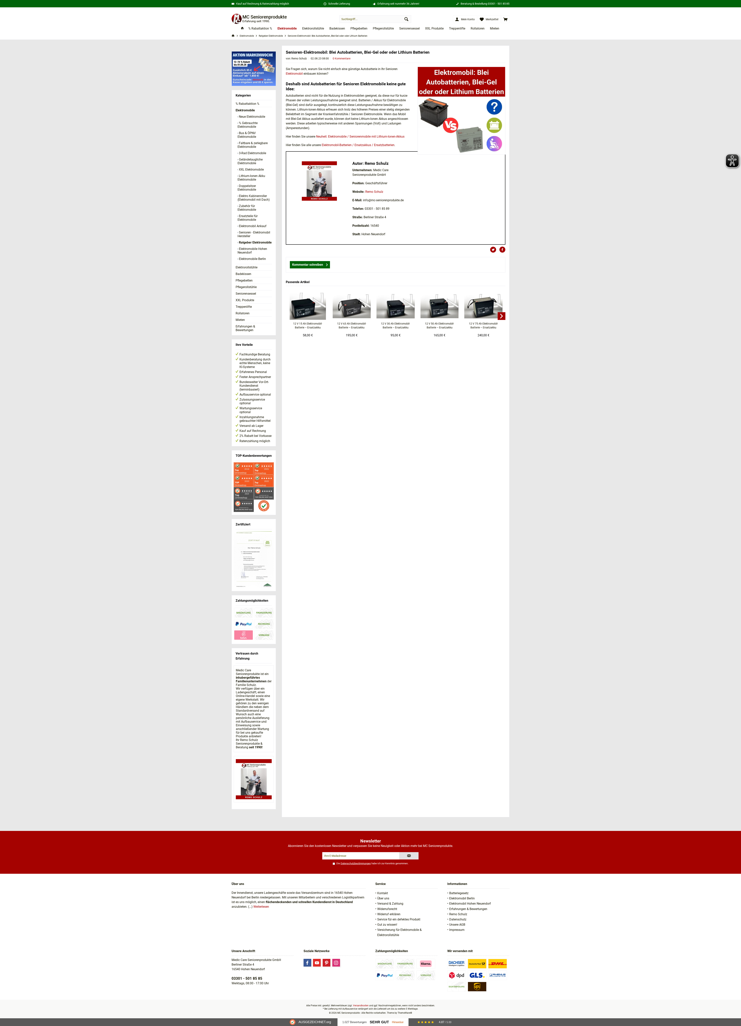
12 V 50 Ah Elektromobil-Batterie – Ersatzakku (439, 325)
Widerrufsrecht (387, 909)
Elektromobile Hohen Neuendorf (252, 250)
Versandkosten (361, 1005)
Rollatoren (243, 313)
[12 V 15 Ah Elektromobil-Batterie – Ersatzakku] (308, 306)
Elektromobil (294, 73)
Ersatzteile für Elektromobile (248, 218)
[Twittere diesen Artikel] (494, 250)
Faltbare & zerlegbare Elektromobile (253, 145)
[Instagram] (336, 963)
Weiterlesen (261, 906)
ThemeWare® (405, 1013)
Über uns (383, 898)
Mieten (240, 320)
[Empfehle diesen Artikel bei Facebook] (502, 250)
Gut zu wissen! (387, 924)
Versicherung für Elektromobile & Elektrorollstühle (399, 932)
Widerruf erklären (388, 914)
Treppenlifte (244, 307)
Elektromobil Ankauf (252, 226)
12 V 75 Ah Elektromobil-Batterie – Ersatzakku (483, 325)
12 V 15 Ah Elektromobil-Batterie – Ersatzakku (307, 325)
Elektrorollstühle (246, 267)
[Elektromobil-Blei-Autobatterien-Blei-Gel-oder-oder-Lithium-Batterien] (461, 111)
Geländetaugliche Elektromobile (250, 161)
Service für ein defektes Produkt (398, 919)
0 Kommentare (341, 58)
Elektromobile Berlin (252, 259)
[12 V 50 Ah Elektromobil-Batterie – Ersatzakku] (439, 306)
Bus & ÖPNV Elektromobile (247, 135)
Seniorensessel (246, 293)
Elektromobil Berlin (462, 898)
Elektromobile (245, 110)
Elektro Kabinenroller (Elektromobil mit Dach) (254, 197)
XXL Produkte (245, 300)
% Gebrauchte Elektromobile (248, 125)
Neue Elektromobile (251, 116)
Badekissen (243, 274)
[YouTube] (317, 963)
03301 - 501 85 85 (498, 3)
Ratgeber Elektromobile (255, 242)
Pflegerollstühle (246, 287)
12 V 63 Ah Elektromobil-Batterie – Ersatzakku (351, 325)
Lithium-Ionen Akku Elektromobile (251, 177)
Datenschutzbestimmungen (356, 863)
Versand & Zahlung (390, 903)
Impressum (456, 930)
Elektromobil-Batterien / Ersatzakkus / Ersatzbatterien (358, 145)
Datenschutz (457, 919)
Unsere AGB (457, 924)
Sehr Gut (379, 1022)
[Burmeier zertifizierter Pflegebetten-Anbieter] (254, 559)
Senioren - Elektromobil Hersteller (254, 234)
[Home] (242, 29)
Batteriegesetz (459, 893)
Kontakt (382, 893)
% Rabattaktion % (247, 104)
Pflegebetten (244, 280)
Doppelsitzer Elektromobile (247, 187)
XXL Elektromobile (251, 169)
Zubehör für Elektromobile (247, 207)
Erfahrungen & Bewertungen (245, 328)
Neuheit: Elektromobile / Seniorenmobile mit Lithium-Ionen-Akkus (360, 136)
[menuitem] (505, 19)
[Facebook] (307, 963)
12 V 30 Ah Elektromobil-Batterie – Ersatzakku (395, 325)
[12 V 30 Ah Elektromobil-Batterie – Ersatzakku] (395, 306)
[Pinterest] (326, 963)
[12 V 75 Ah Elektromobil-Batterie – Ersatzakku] (483, 306)
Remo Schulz (374, 192)
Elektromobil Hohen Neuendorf (470, 903)
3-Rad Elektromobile (252, 153)
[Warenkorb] (505, 19)
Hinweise (397, 1022)
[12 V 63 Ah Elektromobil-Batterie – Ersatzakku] (352, 306)
